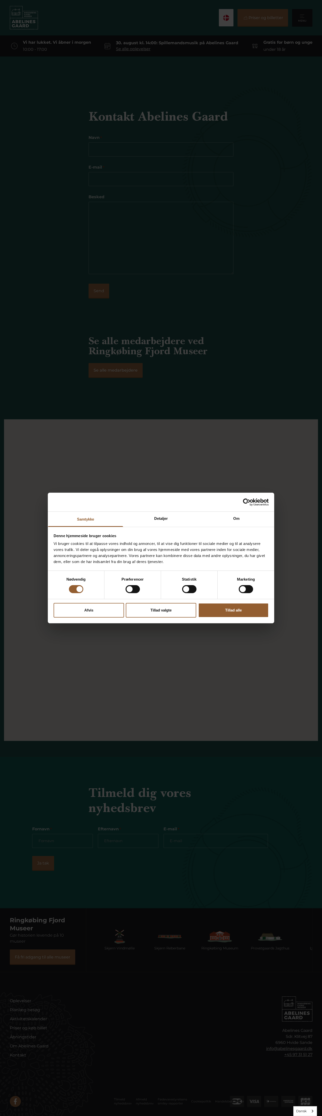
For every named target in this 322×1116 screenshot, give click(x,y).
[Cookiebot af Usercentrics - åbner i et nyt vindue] (247, 502)
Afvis (88, 610)
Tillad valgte (161, 610)
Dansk (301, 1111)
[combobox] (305, 1111)
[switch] (133, 589)
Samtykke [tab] (85, 519)
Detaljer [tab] (161, 518)
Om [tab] (236, 518)
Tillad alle (233, 610)
